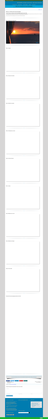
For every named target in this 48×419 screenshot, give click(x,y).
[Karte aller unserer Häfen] (23, 401)
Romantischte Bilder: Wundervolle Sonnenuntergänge (35, 405)
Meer (11, 384)
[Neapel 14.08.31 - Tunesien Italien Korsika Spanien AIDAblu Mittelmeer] (10, 311)
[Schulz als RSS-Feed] (13, 414)
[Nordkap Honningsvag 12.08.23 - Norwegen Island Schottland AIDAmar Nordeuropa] (19, 351)
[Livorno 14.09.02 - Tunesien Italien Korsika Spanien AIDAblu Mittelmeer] (37, 306)
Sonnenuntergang (14, 384)
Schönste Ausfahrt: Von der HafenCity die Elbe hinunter (36, 406)
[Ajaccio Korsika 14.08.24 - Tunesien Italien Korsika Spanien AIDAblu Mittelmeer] (19, 306)
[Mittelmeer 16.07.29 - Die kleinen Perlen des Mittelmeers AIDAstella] (10, 345)
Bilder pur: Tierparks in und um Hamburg (38, 382)
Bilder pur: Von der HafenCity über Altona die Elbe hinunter (10, 382)
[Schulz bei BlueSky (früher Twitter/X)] (9, 414)
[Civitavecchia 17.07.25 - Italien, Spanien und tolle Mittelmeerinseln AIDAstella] (10, 300)
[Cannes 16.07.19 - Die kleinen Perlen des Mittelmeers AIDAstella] (28, 306)
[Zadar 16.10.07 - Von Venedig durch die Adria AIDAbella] (10, 362)
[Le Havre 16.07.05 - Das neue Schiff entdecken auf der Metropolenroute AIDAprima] (10, 306)
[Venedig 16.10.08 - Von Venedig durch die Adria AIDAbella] (19, 300)
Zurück (39, 9)
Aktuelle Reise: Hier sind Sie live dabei (36, 404)
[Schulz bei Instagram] (10, 414)
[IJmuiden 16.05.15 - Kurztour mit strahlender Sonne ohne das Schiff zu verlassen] (28, 300)
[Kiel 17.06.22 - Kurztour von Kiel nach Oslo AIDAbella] (10, 367)
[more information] (28, 380)
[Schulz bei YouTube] (12, 414)
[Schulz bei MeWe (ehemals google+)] (7, 414)
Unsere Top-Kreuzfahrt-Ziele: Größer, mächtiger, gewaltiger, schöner (36, 403)
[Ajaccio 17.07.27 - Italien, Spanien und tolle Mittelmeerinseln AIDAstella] (28, 323)
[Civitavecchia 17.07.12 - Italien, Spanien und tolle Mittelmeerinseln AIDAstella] (10, 328)
